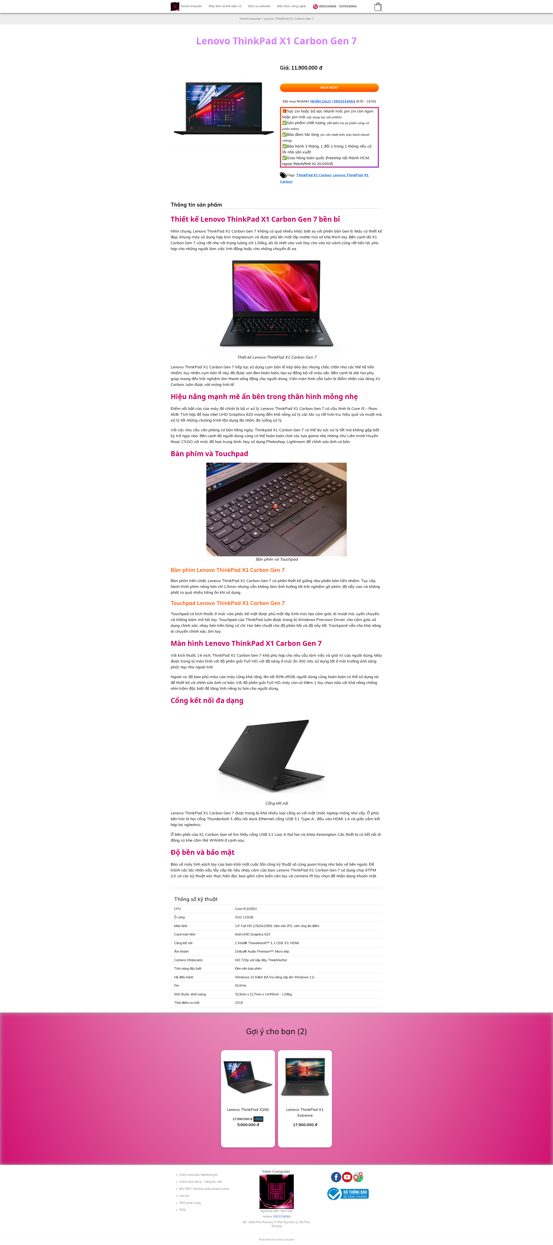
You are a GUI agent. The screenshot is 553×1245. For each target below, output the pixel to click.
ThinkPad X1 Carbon (313, 175)
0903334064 (327, 6)
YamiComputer (191, 6)
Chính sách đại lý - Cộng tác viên (200, 1181)
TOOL (182, 1209)
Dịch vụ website (259, 6)
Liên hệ (184, 1195)
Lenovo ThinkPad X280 (248, 1109)
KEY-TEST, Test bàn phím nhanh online (204, 1188)
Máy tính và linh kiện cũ (225, 6)
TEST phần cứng (190, 1203)
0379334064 (347, 6)
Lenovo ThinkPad (348, 175)
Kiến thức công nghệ (291, 6)
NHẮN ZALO (320, 101)
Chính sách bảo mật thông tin (198, 1174)
